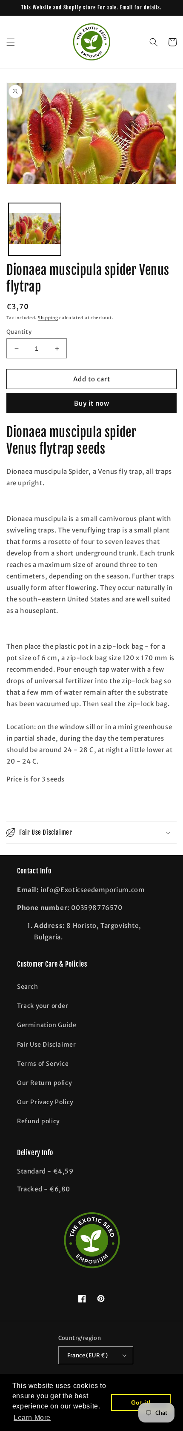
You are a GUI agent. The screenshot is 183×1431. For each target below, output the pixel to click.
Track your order (43, 1006)
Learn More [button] (32, 1417)
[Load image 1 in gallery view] (35, 229)
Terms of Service (43, 1064)
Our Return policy (44, 1083)
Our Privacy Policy (45, 1102)
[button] (10, 42)
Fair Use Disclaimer (46, 1044)
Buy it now (91, 403)
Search (27, 986)
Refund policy (38, 1121)
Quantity (18, 331)
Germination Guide (46, 1025)
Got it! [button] (141, 1402)
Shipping (48, 318)
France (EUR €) (87, 1355)
